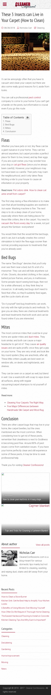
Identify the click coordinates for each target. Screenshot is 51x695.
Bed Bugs (9, 124)
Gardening (6, 649)
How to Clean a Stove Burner (14, 597)
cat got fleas (20, 164)
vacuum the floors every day (15, 223)
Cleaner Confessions (33, 465)
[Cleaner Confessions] (25, 5)
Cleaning (40, 28)
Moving (4, 662)
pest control (35, 97)
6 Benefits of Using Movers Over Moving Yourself (23, 608)
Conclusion (10, 131)
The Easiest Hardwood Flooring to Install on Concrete (25, 616)
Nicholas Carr (26, 28)
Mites (8, 128)
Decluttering (6, 643)
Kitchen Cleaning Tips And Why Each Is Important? (23, 620)
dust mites (34, 336)
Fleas (7, 121)
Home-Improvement (10, 656)
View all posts (43, 544)
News (4, 669)
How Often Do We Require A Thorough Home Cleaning (25, 612)
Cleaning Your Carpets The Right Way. (25, 402)
